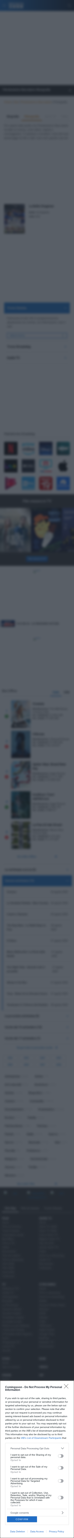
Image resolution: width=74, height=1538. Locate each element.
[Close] (67, 1387)
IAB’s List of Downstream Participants (41, 1438)
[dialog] (37, 1459)
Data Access (37, 1531)
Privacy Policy (56, 1531)
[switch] (61, 1456)
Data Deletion (17, 1531)
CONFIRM (22, 1519)
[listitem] (37, 1448)
